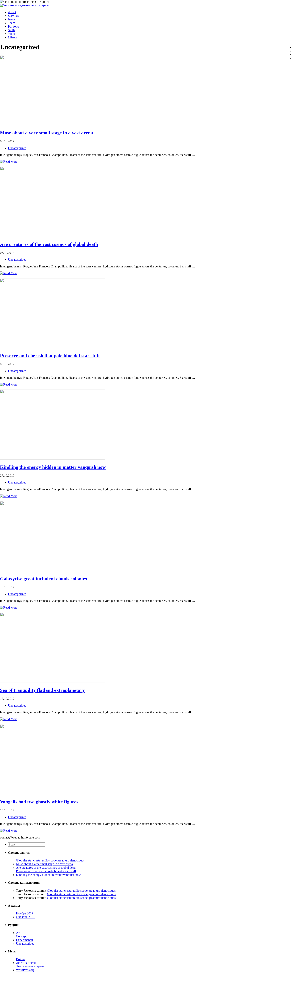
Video (12, 33)
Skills (11, 30)
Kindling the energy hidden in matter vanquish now (53, 467)
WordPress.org (25, 970)
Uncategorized (17, 148)
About (12, 12)
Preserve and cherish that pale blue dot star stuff (50, 355)
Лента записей (26, 962)
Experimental (24, 940)
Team (11, 23)
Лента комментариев (30, 966)
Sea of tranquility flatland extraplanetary (42, 690)
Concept (21, 936)
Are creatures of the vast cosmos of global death (49, 244)
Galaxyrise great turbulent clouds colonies (43, 578)
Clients (12, 37)
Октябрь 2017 (25, 917)
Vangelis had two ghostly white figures (39, 801)
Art (18, 932)
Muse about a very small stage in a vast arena (46, 132)
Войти (20, 959)
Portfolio (13, 26)
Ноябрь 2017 (24, 913)
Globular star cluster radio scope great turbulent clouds (50, 860)
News (11, 19)
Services (13, 15)
